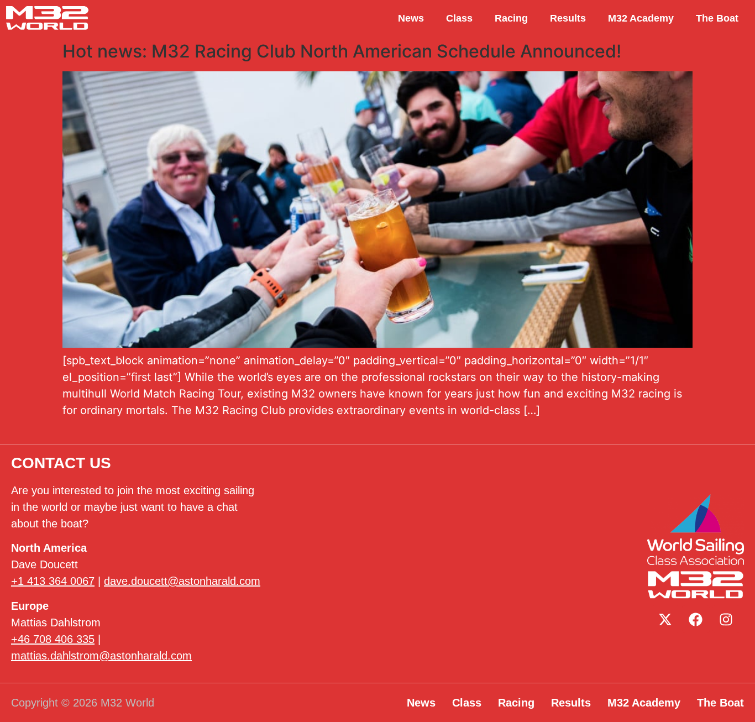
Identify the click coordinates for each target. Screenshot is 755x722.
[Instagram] (726, 619)
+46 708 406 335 (53, 639)
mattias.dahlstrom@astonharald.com (101, 656)
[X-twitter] (665, 619)
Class (459, 18)
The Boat (717, 18)
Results (568, 18)
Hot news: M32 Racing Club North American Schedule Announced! (341, 51)
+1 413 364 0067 (53, 581)
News (411, 18)
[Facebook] (696, 619)
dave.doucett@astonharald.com (182, 581)
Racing (511, 18)
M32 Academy (641, 18)
